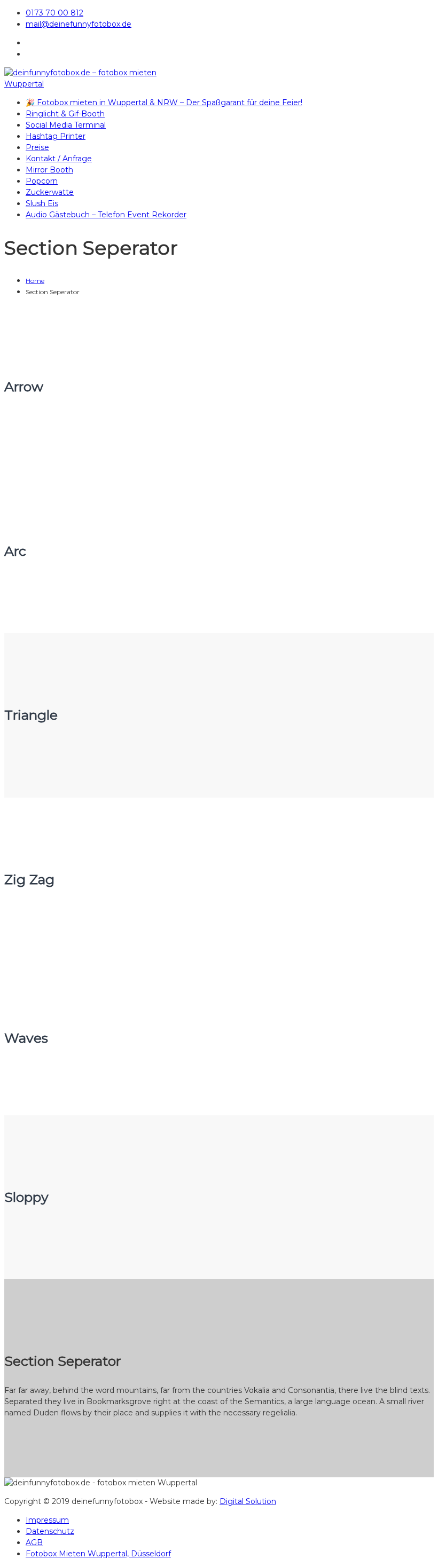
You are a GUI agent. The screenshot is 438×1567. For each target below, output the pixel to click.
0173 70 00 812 (54, 13)
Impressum (47, 1520)
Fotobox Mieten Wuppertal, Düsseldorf (98, 1553)
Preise (37, 147)
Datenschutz (50, 1531)
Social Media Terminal (66, 125)
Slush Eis (42, 203)
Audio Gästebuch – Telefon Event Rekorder (106, 214)
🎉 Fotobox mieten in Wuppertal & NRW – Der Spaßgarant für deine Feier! (164, 102)
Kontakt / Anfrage (59, 158)
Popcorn (42, 181)
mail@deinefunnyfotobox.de (78, 24)
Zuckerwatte (50, 192)
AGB (34, 1542)
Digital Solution (248, 1501)
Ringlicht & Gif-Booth (65, 114)
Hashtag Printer (55, 136)
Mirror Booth (49, 170)
